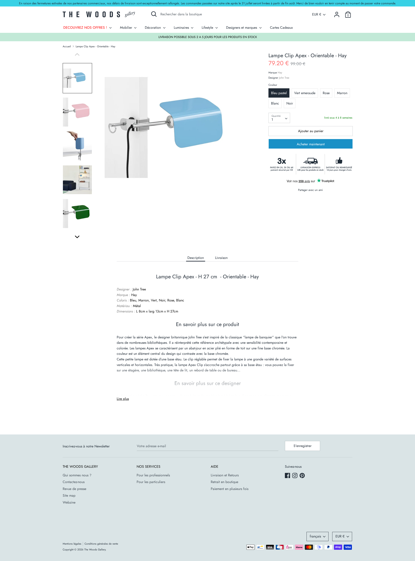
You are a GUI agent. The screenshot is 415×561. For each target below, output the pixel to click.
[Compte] (336, 12)
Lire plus (123, 398)
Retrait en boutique (224, 481)
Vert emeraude (304, 92)
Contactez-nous (74, 481)
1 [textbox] (272, 119)
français (315, 536)
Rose (326, 92)
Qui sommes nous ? (77, 475)
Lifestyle (208, 27)
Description (195, 257)
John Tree (284, 78)
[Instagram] (295, 476)
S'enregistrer (302, 445)
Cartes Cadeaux (281, 27)
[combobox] (279, 118)
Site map (69, 495)
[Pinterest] (303, 476)
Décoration (153, 27)
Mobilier (126, 27)
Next (77, 237)
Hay (280, 73)
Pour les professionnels (153, 475)
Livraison (221, 257)
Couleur (272, 85)
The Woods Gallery (94, 549)
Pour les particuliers (151, 481)
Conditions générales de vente (101, 544)
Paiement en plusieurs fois (229, 488)
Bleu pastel (279, 92)
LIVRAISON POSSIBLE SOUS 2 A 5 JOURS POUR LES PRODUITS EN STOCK (207, 37)
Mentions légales (72, 544)
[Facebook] (288, 476)
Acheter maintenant (311, 144)
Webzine (69, 502)
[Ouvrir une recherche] (154, 14)
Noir (289, 103)
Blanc (275, 103)
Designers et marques (242, 27)
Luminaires (182, 27)
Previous (77, 54)
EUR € (316, 14)
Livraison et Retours (225, 475)
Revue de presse (74, 488)
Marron (342, 92)
